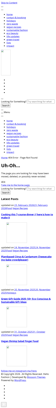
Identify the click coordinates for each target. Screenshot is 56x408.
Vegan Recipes (20, 208)
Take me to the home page (15, 185)
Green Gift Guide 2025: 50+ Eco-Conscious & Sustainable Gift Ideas (26, 300)
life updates (13, 36)
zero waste (12, 23)
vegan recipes (14, 27)
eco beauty (12, 33)
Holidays (11, 292)
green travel (13, 39)
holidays (11, 20)
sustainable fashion (17, 30)
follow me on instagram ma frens (19, 370)
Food (9, 208)
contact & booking (16, 17)
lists (9, 42)
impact (10, 45)
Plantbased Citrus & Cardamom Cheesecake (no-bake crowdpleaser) (26, 258)
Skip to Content (9, 2)
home (10, 14)
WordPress (20, 380)
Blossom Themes (36, 377)
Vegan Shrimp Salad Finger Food (19, 341)
